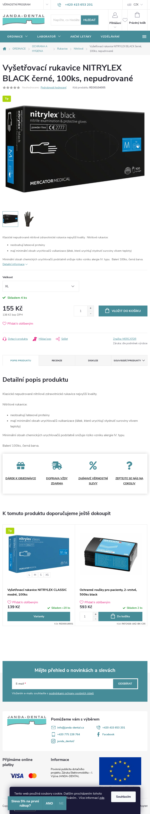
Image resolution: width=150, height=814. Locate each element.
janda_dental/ (65, 741)
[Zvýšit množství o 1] (90, 308)
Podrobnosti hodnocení (53, 87)
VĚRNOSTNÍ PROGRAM (16, 4)
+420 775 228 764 (68, 734)
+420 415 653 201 (113, 727)
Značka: (124, 339)
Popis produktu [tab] (20, 360)
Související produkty (127, 360)
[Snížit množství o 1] (90, 313)
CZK (136, 4)
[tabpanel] (39, 575)
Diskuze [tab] (93, 360)
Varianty (39, 616)
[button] (95, 614)
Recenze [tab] (57, 360)
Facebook (108, 734)
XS (47, 575)
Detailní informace (13, 264)
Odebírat (125, 684)
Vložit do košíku (126, 311)
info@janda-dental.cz (70, 727)
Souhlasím (123, 797)
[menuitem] (18, 37)
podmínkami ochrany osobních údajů (71, 693)
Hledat (89, 20)
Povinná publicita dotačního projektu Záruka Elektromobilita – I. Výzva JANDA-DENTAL (72, 772)
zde (101, 798)
